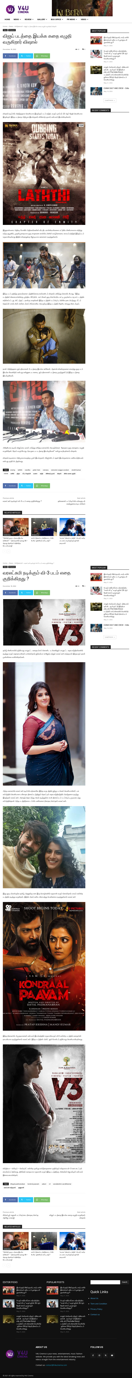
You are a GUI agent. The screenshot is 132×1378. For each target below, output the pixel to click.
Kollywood (18, 26)
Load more (109, 100)
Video (83, 19)
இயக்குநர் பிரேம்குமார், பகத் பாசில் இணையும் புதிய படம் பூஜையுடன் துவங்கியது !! (116, 39)
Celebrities (7, 535)
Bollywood (35, 535)
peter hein (36, 470)
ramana (45, 470)
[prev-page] (4, 551)
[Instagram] (99, 1355)
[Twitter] (105, 1355)
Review (28, 19)
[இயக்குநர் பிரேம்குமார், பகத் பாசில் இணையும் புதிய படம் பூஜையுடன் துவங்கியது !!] (96, 40)
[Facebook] (93, 1355)
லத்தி (41, 473)
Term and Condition (98, 1304)
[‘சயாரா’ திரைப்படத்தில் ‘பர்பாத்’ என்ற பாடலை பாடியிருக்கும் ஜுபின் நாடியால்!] (72, 527)
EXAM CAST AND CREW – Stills (116, 88)
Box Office (56, 19)
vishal (6, 473)
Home (7, 19)
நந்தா (18, 473)
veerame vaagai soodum (60, 470)
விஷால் (59, 473)
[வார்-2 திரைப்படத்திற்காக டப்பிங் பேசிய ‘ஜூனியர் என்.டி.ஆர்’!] (44, 527)
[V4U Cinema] (17, 1354)
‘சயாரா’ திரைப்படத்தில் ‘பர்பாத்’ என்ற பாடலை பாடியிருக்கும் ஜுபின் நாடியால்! (72, 540)
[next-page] (8, 551)
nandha (27, 470)
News (16, 19)
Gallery (41, 19)
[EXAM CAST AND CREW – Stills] (96, 91)
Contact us (95, 1314)
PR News (71, 19)
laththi (20, 470)
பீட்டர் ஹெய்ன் (27, 473)
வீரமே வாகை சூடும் (70, 473)
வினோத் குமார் (50, 473)
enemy (12, 470)
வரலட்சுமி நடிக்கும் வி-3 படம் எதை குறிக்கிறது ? (22, 501)
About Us (94, 1298)
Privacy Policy (96, 1309)
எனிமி (12, 473)
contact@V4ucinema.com (56, 1365)
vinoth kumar (76, 470)
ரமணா (35, 473)
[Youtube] (112, 1355)
